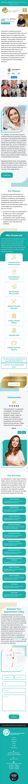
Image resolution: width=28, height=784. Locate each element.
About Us (14, 739)
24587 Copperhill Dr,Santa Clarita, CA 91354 (14, 753)
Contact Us (14, 747)
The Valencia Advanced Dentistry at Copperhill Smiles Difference (14, 360)
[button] (14, 260)
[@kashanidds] (9, 70)
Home (14, 737)
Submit (14, 717)
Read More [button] (6, 175)
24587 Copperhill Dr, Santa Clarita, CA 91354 (14, 2)
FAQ (14, 743)
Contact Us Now (14, 384)
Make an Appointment (6, 23)
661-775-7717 (14, 4)
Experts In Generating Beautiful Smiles (14, 366)
